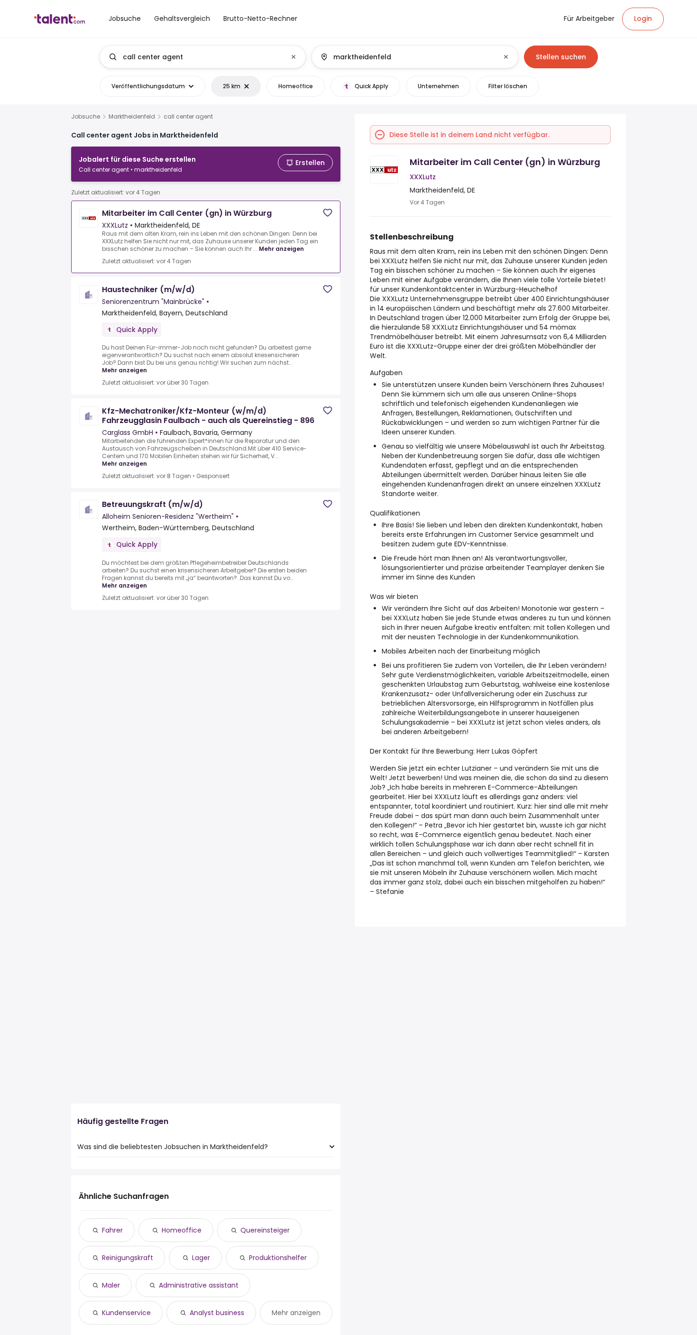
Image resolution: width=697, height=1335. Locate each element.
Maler (111, 1285)
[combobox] (202, 57)
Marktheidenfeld (132, 117)
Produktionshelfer (278, 1257)
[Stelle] (195, 57)
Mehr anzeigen (281, 249)
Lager (201, 1257)
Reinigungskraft (127, 1257)
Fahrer (112, 1230)
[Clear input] (293, 57)
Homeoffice (182, 1230)
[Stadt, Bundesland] (407, 57)
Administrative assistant (198, 1285)
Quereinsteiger (265, 1230)
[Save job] (327, 213)
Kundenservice (126, 1312)
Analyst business (217, 1312)
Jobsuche (85, 117)
